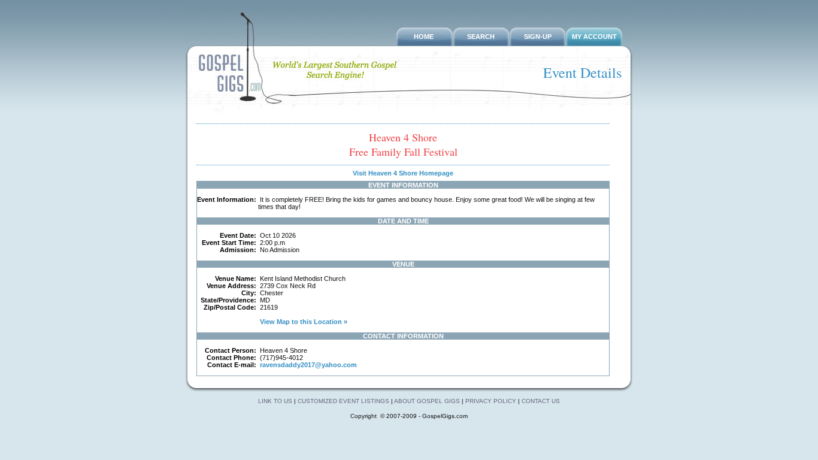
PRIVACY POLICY (490, 401)
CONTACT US (541, 401)
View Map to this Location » (302, 321)
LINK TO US (275, 401)
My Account (594, 36)
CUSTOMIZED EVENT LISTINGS (343, 401)
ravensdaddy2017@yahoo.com (308, 364)
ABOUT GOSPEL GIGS (428, 401)
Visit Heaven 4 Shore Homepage (403, 173)
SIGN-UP (538, 36)
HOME (424, 36)
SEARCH (481, 36)
